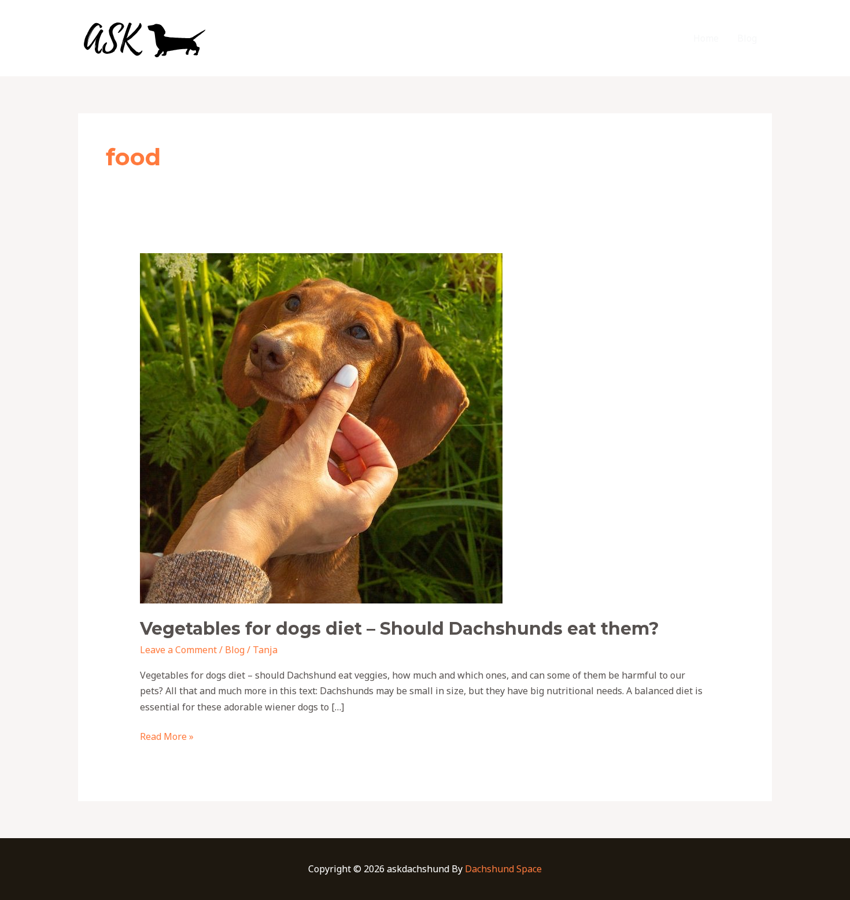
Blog (747, 38)
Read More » (167, 736)
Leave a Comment (178, 649)
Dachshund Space (503, 868)
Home (706, 38)
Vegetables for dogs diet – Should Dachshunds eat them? (399, 628)
